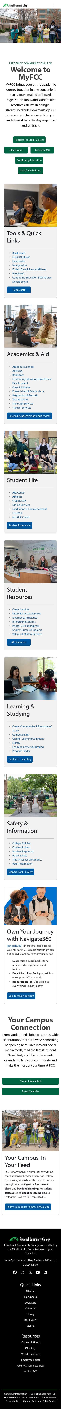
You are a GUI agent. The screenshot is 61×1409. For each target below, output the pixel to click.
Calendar (30, 1308)
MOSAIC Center (21, 517)
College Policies (21, 843)
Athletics (17, 496)
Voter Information (22, 863)
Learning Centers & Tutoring (28, 746)
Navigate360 (42, 150)
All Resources (18, 642)
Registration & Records (25, 395)
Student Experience (19, 525)
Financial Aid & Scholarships (28, 391)
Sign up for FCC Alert (21, 872)
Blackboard (16, 150)
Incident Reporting (23, 851)
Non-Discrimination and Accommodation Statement (30, 1397)
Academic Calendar (23, 366)
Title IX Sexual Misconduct (27, 859)
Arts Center (18, 492)
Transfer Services (21, 407)
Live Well (17, 513)
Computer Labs (20, 734)
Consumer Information (15, 1393)
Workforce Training (30, 170)
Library (16, 742)
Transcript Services (22, 403)
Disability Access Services (26, 613)
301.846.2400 (30, 1264)
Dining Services (21, 505)
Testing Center (20, 399)
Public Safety (19, 855)
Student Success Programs (27, 630)
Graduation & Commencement (29, 509)
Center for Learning (20, 759)
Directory (30, 1348)
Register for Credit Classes (29, 139)
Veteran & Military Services (27, 634)
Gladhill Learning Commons (28, 738)
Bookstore (18, 375)
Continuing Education (29, 160)
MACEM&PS (30, 1320)
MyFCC (31, 1325)
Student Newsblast (30, 1081)
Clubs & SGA (19, 500)
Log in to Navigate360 (21, 995)
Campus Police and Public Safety (39, 1401)
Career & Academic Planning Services (29, 415)
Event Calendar (30, 1091)
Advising (17, 370)
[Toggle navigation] (55, 5)
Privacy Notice (13, 1401)
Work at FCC (30, 1371)
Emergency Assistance (24, 617)
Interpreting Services (24, 621)
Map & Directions (30, 1354)
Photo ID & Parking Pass (25, 625)
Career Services (20, 609)
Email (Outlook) (21, 257)
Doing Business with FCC (43, 1393)
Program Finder (21, 751)
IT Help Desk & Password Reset (29, 269)
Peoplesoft (18, 273)
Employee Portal (30, 1359)
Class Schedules (21, 387)
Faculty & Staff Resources (30, 1365)
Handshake (18, 261)
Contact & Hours (21, 847)
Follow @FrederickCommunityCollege (28, 1206)
